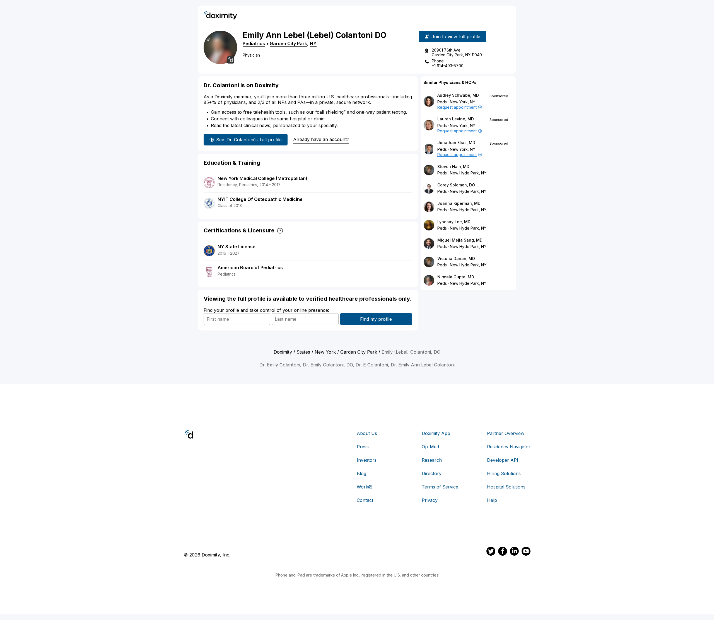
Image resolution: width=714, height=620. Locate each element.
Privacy (430, 500)
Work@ (364, 487)
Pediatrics (254, 43)
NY (313, 43)
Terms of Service (440, 487)
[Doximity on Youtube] (526, 552)
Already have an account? (321, 139)
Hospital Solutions (506, 487)
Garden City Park (288, 43)
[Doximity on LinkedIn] (514, 552)
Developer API (502, 460)
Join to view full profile (455, 36)
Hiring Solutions (504, 473)
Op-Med (430, 446)
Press (363, 446)
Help (492, 500)
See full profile (249, 139)
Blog (361, 473)
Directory (432, 473)
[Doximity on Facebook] (502, 552)
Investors (367, 460)
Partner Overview (505, 433)
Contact (365, 500)
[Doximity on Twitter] (490, 552)
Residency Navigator (508, 446)
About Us (367, 433)
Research (432, 460)
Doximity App (436, 433)
